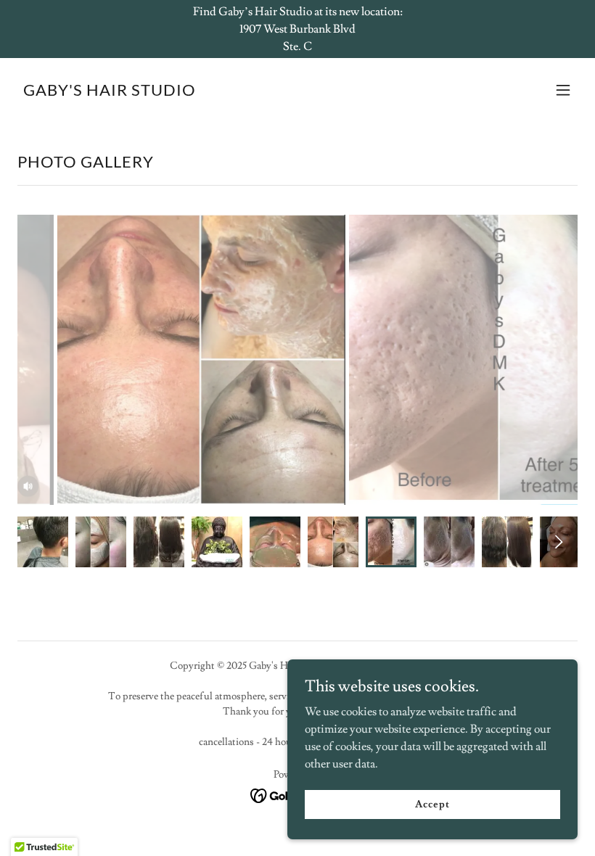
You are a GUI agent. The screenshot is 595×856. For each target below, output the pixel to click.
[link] (109, 92)
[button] (563, 89)
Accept (432, 803)
